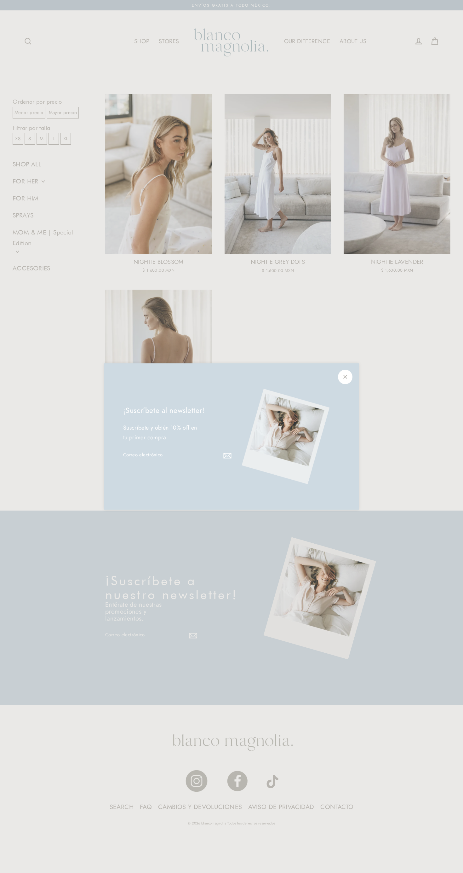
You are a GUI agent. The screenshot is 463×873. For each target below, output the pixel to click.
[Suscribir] (226, 455)
